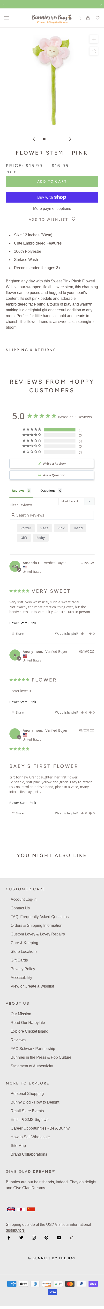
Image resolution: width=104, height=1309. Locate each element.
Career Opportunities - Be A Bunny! (41, 1128)
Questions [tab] (48, 490)
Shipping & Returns (31, 350)
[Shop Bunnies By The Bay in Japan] (21, 1209)
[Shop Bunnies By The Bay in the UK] (11, 1209)
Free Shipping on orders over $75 (52, 4)
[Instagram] (34, 1237)
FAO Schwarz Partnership (33, 1049)
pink (61, 528)
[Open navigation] (6, 18)
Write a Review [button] (54, 463)
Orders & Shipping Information (36, 925)
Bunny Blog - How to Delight (35, 1102)
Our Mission (21, 1014)
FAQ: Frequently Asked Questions (40, 917)
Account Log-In (24, 899)
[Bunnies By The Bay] (52, 18)
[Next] (70, 139)
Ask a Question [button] (54, 475)
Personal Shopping (27, 1093)
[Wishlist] (97, 18)
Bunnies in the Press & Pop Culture (41, 1057)
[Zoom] (93, 39)
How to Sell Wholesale (30, 1137)
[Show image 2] (49, 139)
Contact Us (20, 908)
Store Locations (24, 951)
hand (78, 528)
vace (44, 528)
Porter (26, 528)
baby (41, 537)
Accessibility (21, 977)
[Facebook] (9, 1237)
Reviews (18, 1040)
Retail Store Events (27, 1111)
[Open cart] (88, 18)
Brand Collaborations (29, 1154)
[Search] (79, 18)
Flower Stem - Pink (22, 623)
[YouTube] (59, 1237)
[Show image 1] (44, 139)
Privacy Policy (23, 969)
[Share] (93, 51)
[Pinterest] (46, 1237)
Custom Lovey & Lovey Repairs (38, 934)
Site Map (18, 1146)
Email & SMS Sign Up (30, 1120)
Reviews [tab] (18, 490)
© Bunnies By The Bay (52, 1258)
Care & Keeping (24, 943)
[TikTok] (72, 1237)
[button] (84, 634)
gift (24, 537)
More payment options (52, 208)
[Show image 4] (60, 139)
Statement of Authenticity (32, 1066)
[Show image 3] (54, 139)
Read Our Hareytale (28, 1023)
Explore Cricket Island (29, 1031)
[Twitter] (21, 1237)
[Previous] (34, 139)
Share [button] (19, 634)
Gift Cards (19, 960)
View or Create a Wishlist (32, 986)
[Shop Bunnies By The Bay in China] (31, 1209)
